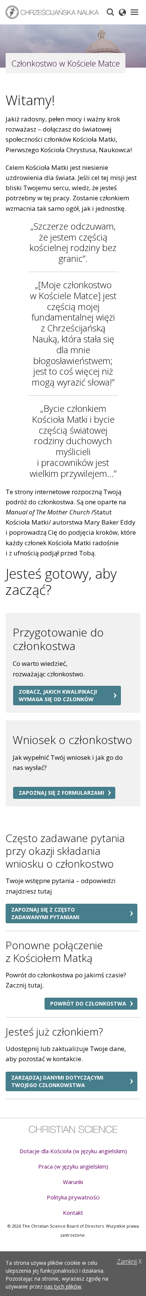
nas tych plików (62, 1286)
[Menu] (134, 12)
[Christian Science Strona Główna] (73, 1129)
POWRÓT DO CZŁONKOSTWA (88, 1003)
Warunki (73, 1182)
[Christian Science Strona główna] (52, 12)
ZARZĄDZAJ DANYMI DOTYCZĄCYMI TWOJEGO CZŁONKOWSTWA (57, 1081)
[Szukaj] (110, 12)
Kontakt (73, 1212)
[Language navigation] (122, 12)
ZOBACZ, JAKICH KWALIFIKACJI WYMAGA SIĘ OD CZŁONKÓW (58, 695)
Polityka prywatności (73, 1197)
